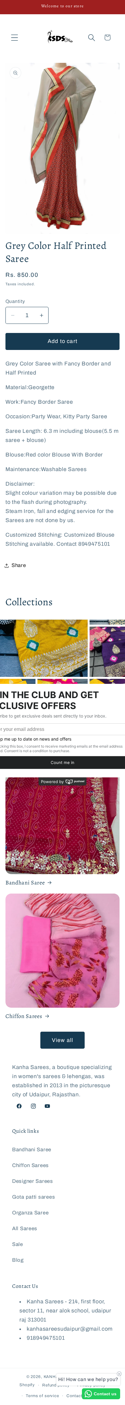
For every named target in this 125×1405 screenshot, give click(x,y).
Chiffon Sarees (23, 1016)
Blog (18, 1260)
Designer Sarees (32, 1181)
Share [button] (19, 565)
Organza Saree (30, 1213)
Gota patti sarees (33, 1197)
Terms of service (42, 1395)
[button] (15, 37)
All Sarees (24, 1228)
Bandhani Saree (25, 882)
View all (62, 1040)
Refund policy (56, 1385)
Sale (17, 1244)
